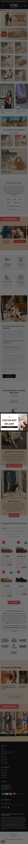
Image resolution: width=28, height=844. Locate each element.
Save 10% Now (9, 427)
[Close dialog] (26, 414)
